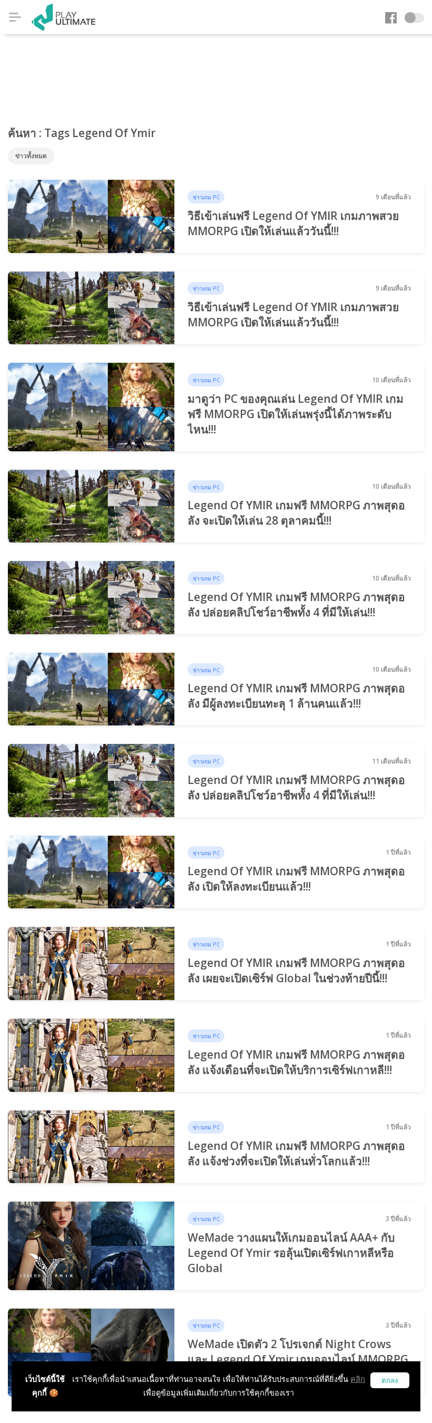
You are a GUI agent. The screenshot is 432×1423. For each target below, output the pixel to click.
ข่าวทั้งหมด (31, 155)
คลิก (357, 1379)
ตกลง (389, 1381)
